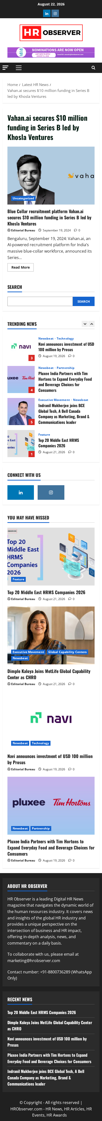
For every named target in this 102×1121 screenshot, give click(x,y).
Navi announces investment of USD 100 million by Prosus (21, 347)
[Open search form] (93, 67)
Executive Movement (54, 399)
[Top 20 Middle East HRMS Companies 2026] (51, 557)
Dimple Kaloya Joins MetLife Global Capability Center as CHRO (48, 674)
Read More (22, 268)
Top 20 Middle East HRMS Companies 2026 (21, 443)
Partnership (66, 367)
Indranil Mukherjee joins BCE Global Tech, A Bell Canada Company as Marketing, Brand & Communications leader (21, 411)
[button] (5, 67)
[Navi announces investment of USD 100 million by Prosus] (51, 721)
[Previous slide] (85, 324)
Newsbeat (46, 338)
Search (14, 287)
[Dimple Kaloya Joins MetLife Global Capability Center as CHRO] (51, 635)
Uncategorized (23, 198)
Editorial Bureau (23, 230)
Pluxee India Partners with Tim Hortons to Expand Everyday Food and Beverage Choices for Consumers (21, 379)
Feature (44, 434)
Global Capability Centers (67, 652)
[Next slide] (91, 324)
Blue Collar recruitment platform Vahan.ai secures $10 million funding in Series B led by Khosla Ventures (51, 176)
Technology (65, 338)
